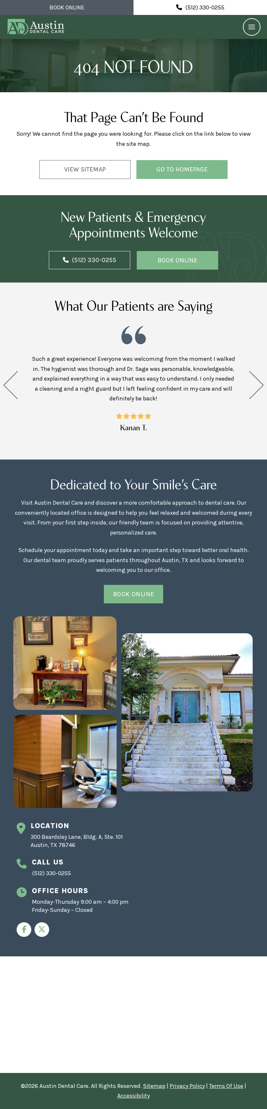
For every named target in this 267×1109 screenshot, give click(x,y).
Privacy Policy (187, 1086)
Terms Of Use (226, 1086)
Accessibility (133, 1095)
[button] (251, 27)
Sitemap (154, 1086)
